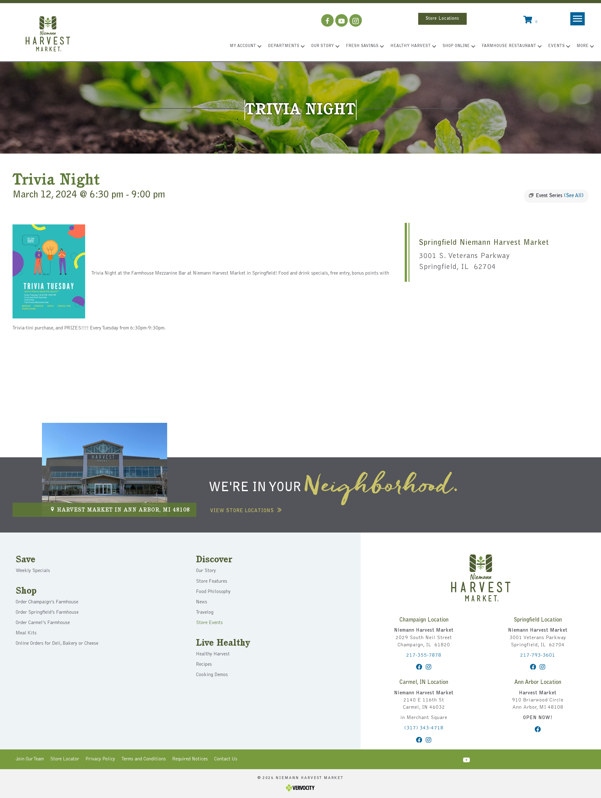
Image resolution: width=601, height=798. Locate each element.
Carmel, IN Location (423, 682)
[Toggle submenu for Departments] (302, 46)
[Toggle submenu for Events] (568, 46)
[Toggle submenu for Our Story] (337, 46)
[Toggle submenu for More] (591, 46)
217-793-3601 (537, 655)
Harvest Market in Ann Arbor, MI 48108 (123, 510)
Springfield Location (538, 620)
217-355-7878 (423, 655)
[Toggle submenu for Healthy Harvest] (434, 46)
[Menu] (577, 18)
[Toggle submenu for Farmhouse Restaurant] (539, 46)
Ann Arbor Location (537, 682)
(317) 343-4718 (424, 728)
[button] (327, 20)
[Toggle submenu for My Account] (259, 46)
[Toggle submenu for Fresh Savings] (381, 46)
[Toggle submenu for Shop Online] (473, 46)
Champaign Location (424, 620)
